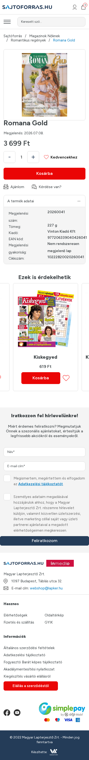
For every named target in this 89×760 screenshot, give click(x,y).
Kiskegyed (45, 357)
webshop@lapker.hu (46, 588)
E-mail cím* (16, 466)
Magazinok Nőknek (44, 36)
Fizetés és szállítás (19, 622)
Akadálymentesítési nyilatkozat (29, 669)
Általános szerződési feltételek (29, 648)
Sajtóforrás (13, 36)
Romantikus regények (28, 40)
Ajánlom (17, 187)
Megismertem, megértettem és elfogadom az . (49, 481)
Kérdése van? (50, 187)
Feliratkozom (44, 540)
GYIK (49, 622)
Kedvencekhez (64, 157)
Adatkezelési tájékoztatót (40, 484)
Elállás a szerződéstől (31, 686)
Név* (11, 452)
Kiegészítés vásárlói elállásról (27, 676)
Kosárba (44, 173)
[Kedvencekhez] (66, 378)
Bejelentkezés (75, 7)
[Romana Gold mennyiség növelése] (33, 157)
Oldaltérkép (54, 615)
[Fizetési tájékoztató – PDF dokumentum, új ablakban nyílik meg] (62, 712)
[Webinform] (54, 752)
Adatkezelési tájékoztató (24, 655)
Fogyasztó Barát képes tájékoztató (33, 662)
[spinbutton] (21, 157)
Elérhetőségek (15, 615)
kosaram (84, 5)
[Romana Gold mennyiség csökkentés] (9, 157)
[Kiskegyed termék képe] (45, 318)
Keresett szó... (31, 22)
